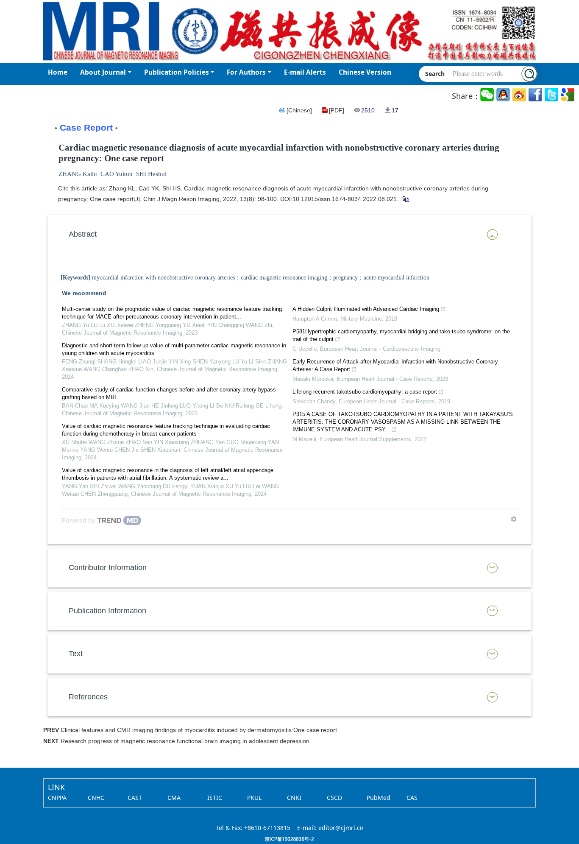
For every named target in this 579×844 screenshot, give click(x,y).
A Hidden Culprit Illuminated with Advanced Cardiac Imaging (365, 309)
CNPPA (57, 798)
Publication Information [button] (107, 610)
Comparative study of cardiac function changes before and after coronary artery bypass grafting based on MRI (169, 393)
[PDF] (336, 110)
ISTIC (214, 798)
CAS (412, 798)
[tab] (289, 234)
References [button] (88, 697)
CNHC (96, 798)
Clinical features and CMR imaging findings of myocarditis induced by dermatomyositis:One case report (199, 730)
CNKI (294, 798)
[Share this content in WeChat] (487, 95)
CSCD (334, 798)
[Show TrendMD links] (513, 519)
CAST (135, 798)
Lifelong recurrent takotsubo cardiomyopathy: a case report (364, 391)
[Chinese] (299, 110)
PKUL (254, 798)
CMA (174, 798)
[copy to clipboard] (405, 199)
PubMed (378, 798)
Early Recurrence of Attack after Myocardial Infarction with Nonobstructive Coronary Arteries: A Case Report (395, 365)
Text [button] (76, 653)
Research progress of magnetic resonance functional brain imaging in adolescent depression (185, 741)
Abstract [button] (83, 234)
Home (57, 72)
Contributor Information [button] (108, 567)
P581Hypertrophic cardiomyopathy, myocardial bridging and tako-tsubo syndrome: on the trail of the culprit (401, 335)
